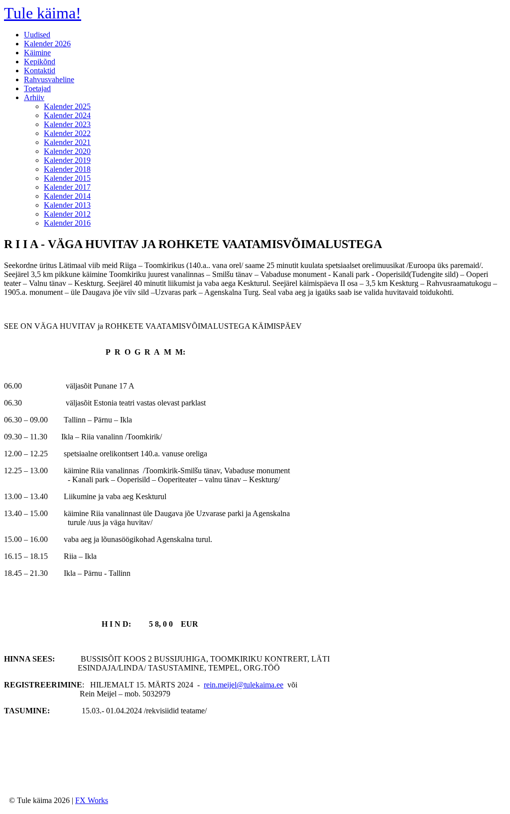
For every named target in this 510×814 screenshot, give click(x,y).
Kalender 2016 (67, 223)
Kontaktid (39, 70)
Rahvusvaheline (49, 79)
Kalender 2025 (67, 106)
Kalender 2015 (67, 178)
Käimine (37, 52)
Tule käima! (42, 13)
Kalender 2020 (67, 151)
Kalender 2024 (67, 115)
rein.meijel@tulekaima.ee (243, 684)
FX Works (91, 800)
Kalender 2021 (67, 142)
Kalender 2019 (67, 160)
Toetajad (37, 88)
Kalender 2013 (67, 205)
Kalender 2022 (67, 133)
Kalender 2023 (67, 124)
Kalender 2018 (67, 169)
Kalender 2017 (67, 187)
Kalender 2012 (67, 214)
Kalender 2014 (67, 196)
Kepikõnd (39, 61)
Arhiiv (34, 97)
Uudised (37, 34)
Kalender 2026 (47, 43)
